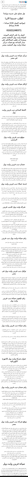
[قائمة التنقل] (2, 2)
